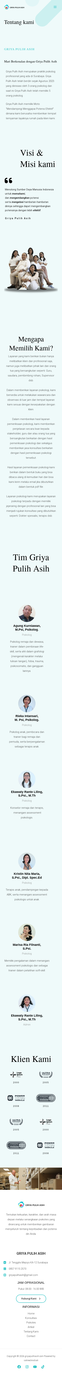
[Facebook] (19, 1367)
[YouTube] (35, 1367)
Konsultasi (31, 1318)
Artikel (31, 1327)
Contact (31, 1336)
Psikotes (31, 1322)
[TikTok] (43, 1367)
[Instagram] (27, 1367)
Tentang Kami (31, 1331)
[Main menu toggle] (55, 7)
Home (31, 1313)
